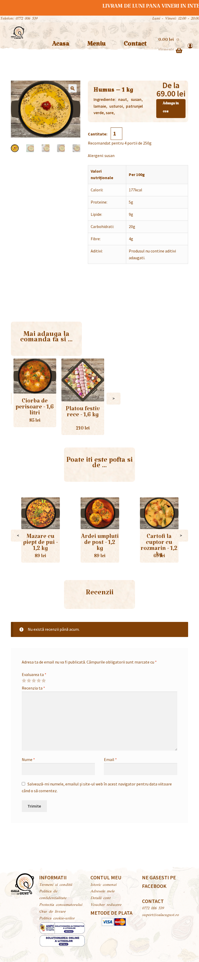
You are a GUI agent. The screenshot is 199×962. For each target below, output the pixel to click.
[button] (72, 88)
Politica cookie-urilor (57, 918)
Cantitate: (98, 133)
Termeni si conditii (55, 885)
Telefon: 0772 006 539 (18, 19)
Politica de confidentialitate (52, 895)
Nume (28, 759)
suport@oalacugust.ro (160, 915)
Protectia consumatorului (60, 905)
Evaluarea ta (34, 674)
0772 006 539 (153, 908)
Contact (135, 45)
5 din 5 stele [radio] (43, 681)
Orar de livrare (52, 912)
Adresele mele (102, 891)
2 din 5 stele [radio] (29, 681)
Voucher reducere (105, 905)
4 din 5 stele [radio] (39, 681)
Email (110, 759)
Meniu (96, 45)
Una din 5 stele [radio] (24, 681)
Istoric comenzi (103, 885)
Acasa (60, 45)
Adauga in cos (171, 108)
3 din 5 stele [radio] (34, 681)
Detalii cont (100, 898)
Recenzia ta (33, 688)
